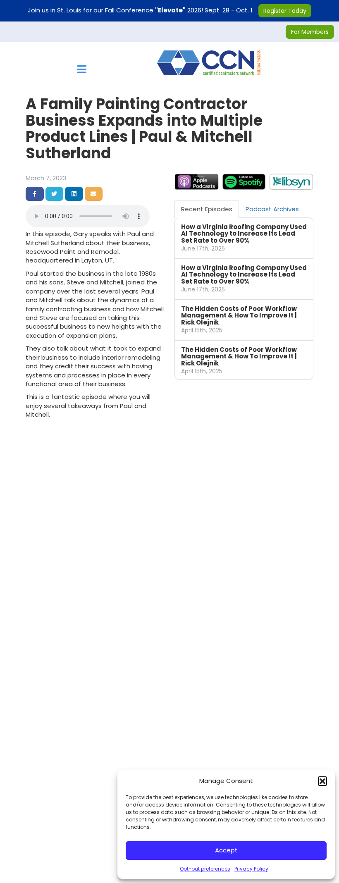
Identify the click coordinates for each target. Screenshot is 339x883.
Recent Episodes (206, 209)
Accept (226, 850)
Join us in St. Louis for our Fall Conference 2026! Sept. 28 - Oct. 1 (167, 10)
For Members (310, 32)
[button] (322, 781)
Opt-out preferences (205, 868)
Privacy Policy (251, 868)
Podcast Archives (272, 209)
